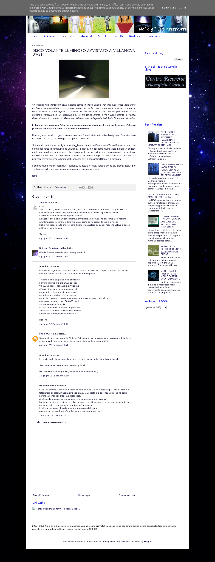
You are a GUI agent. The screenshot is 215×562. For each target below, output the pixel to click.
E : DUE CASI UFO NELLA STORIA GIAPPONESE (171, 221)
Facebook (154, 36)
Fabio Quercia (46, 333)
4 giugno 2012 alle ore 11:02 (53, 256)
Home (34, 36)
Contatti (118, 36)
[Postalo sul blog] (83, 187)
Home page (84, 495)
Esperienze (67, 36)
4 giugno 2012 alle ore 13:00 (53, 324)
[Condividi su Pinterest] (92, 187)
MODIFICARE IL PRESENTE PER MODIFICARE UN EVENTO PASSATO (170, 275)
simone (43, 202)
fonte (34, 175)
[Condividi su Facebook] (89, 187)
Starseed (86, 36)
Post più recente (41, 495)
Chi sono (49, 36)
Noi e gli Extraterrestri (51, 248)
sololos (126, 541)
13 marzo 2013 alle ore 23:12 (54, 415)
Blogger (147, 541)
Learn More (169, 7)
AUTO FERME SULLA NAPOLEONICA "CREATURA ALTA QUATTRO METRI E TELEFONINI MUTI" (172, 169)
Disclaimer (135, 36)
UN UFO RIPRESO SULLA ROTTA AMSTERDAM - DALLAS (165, 195)
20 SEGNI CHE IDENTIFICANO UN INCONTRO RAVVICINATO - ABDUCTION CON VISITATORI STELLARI (164, 138)
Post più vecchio (127, 495)
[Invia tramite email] (80, 187)
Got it (182, 7)
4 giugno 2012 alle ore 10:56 (53, 238)
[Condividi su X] (86, 187)
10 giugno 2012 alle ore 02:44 (54, 375)
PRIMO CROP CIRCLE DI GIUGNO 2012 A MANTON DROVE (171, 250)
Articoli (102, 36)
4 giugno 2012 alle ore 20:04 (53, 345)
